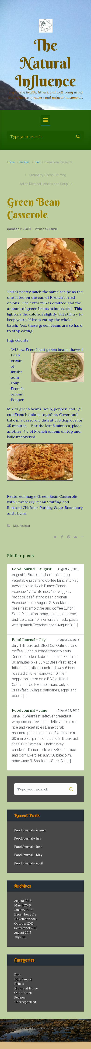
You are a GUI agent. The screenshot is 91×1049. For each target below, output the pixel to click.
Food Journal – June (28, 847)
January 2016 (23, 910)
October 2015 (24, 924)
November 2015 (25, 919)
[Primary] (45, 120)
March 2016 (22, 905)
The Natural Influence (45, 63)
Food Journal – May (28, 855)
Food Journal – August (30, 830)
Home (10, 162)
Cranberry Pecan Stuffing (47, 175)
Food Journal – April (28, 863)
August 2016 (23, 901)
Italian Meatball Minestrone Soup (44, 184)
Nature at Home (26, 988)
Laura (53, 228)
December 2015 (25, 914)
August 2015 (22, 933)
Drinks (19, 984)
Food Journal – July (27, 838)
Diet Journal (23, 979)
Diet (37, 162)
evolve (15, 1028)
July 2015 (20, 937)
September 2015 (25, 928)
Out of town (23, 993)
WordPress (72, 1028)
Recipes (24, 162)
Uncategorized (25, 1002)
